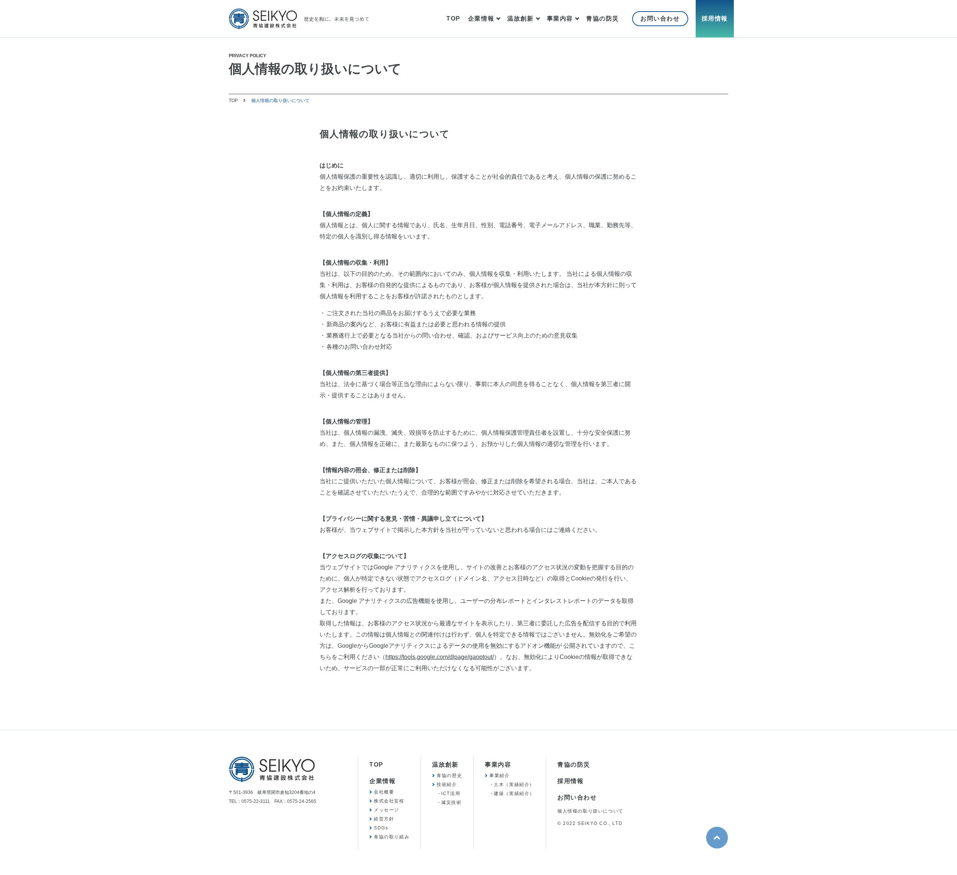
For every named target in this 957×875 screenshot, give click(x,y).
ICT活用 (450, 793)
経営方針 (384, 819)
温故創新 (520, 18)
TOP (453, 18)
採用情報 (715, 18)
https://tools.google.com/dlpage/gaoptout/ (439, 657)
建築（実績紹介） (514, 793)
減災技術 (451, 802)
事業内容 (560, 18)
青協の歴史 (449, 775)
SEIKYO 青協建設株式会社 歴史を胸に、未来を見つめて (299, 19)
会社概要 (384, 792)
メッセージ (386, 810)
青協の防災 (602, 18)
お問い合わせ (660, 18)
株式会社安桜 (389, 801)
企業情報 (481, 18)
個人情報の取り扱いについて (590, 811)
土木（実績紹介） (514, 784)
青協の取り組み (391, 836)
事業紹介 (499, 775)
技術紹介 (447, 784)
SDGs (381, 828)
